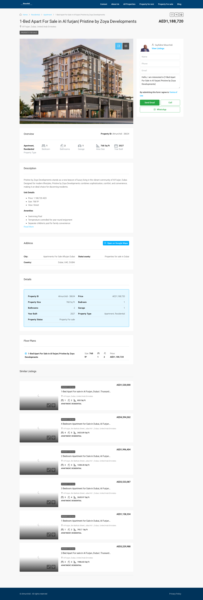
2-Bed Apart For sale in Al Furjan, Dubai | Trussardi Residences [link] (91, 553)
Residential (35, 15)
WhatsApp (161, 109)
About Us (115, 4)
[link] (39, 395)
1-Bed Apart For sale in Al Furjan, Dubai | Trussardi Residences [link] (91, 391)
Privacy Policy (175, 594)
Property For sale (165, 4)
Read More (29, 227)
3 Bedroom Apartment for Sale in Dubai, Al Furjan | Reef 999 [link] (90, 488)
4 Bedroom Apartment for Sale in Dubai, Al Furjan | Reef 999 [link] (90, 424)
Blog (179, 4)
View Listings (158, 48)
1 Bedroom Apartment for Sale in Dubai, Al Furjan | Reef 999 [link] (90, 520)
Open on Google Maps (117, 243)
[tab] (118, 46)
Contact (103, 4)
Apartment (48, 15)
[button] (172, 15)
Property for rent (146, 4)
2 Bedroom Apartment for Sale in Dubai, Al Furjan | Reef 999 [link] (90, 456)
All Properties (129, 4)
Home (25, 15)
